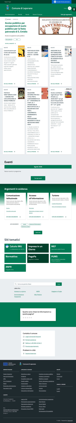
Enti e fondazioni (7, 381)
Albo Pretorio (42, 402)
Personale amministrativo (9, 386)
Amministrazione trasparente (46, 399)
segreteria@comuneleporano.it (10, 410)
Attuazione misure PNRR (27, 409)
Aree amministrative (8, 376)
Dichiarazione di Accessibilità (46, 411)
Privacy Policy (42, 406)
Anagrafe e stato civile (26, 379)
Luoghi (58, 389)
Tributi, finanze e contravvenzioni (43, 385)
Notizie (58, 374)
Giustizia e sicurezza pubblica (46, 374)
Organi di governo (7, 374)
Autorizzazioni (24, 383)
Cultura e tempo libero (26, 388)
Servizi (27, 14)
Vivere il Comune (37, 14)
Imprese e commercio (44, 376)
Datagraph (70, 420)
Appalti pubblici (24, 381)
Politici (4, 383)
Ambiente (23, 376)
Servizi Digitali (42, 404)
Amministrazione (10, 14)
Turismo (41, 388)
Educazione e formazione (27, 391)
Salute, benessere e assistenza (46, 381)
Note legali (41, 409)
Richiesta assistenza (26, 406)
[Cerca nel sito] (69, 8)
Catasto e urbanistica (26, 386)
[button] (74, 9)
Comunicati (59, 376)
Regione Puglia (8, 2)
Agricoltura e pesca (25, 374)
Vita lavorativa (42, 391)
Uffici (4, 379)
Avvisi (58, 379)
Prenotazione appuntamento (28, 402)
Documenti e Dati (7, 388)
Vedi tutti (38, 232)
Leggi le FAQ (24, 399)
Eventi (58, 391)
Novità (20, 14)
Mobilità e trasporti (43, 379)
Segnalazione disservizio (27, 404)
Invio (59, 284)
